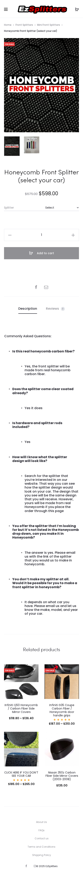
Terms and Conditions (41, 846)
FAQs (41, 830)
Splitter (9, 207)
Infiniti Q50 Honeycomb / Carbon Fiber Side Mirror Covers (21, 708)
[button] (10, 235)
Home (7, 25)
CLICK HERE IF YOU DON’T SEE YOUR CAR (21, 774)
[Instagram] (35, 866)
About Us (41, 822)
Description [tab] (27, 308)
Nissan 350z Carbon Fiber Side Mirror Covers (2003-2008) (62, 775)
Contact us (42, 838)
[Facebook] (26, 866)
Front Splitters (24, 25)
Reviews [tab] (55, 308)
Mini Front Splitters (48, 25)
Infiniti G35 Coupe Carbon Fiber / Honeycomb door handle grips (61, 710)
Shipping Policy (41, 855)
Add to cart (45, 253)
